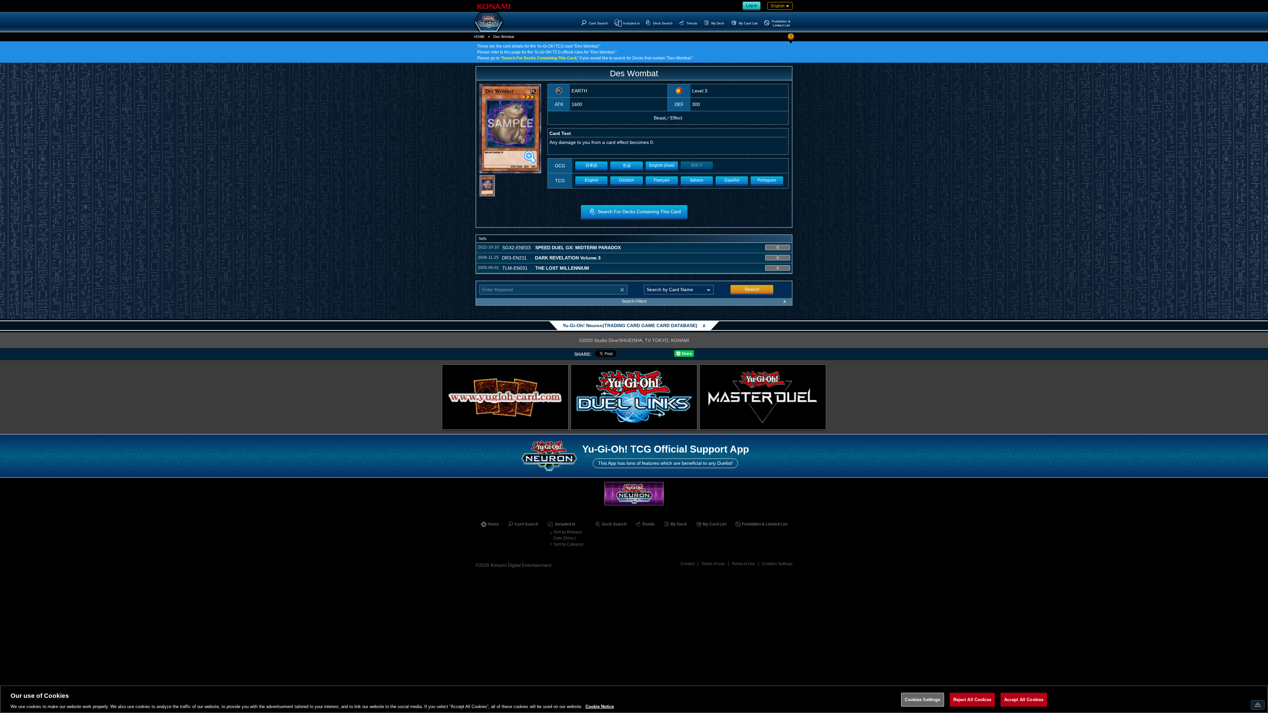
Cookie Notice (599, 706)
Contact (687, 563)
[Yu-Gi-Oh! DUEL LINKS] (634, 397)
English (591, 180)
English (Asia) (661, 165)
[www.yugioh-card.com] (505, 397)
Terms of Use (713, 563)
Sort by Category (568, 544)
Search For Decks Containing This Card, (539, 58)
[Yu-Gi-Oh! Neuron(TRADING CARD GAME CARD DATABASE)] (488, 22)
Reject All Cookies (972, 699)
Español (731, 180)
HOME (479, 37)
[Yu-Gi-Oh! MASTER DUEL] (762, 397)
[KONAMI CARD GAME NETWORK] (634, 493)
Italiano (696, 180)
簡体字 (697, 165)
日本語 (591, 165)
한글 (627, 165)
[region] (634, 699)
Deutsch (626, 180)
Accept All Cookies (1023, 699)
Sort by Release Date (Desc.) (567, 535)
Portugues (766, 180)
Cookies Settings (777, 564)
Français (661, 180)
